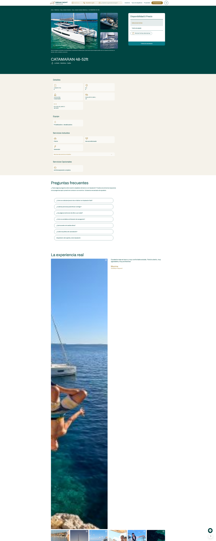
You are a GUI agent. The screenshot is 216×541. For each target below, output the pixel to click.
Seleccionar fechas (137, 22)
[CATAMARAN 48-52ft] (109, 21)
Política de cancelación (147, 43)
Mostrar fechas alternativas (142, 33)
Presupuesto (157, 2)
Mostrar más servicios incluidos (62, 154)
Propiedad (147, 2)
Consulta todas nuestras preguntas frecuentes (64, 195)
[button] (83, 200)
